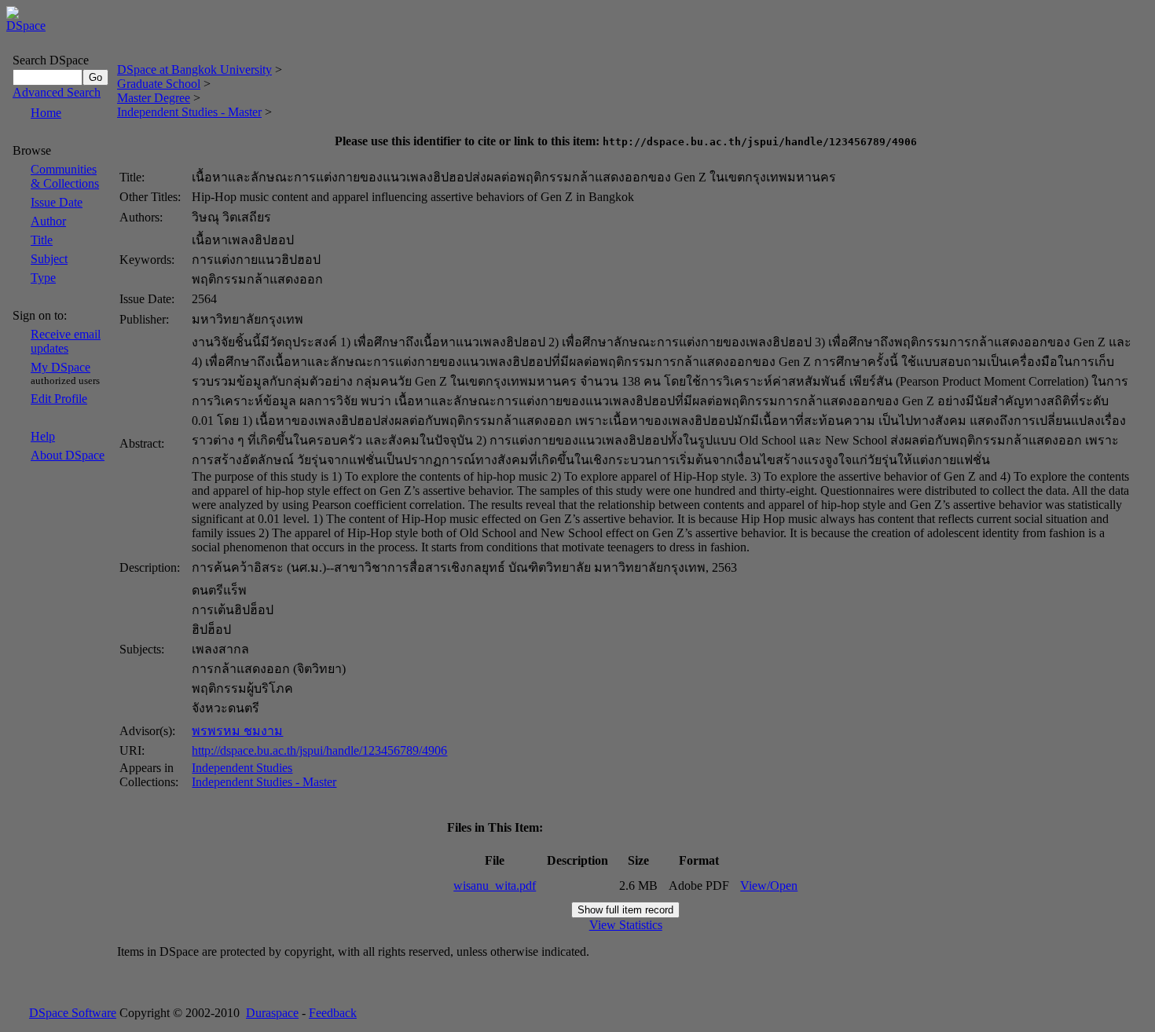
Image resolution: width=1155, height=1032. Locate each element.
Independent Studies (242, 767)
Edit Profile (59, 398)
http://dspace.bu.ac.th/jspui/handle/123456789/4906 (319, 750)
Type (43, 277)
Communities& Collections (65, 176)
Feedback (333, 1012)
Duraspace (272, 1012)
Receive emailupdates (66, 341)
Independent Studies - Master (189, 112)
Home (46, 112)
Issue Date (56, 202)
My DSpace (60, 367)
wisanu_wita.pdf (494, 885)
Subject (49, 258)
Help (43, 436)
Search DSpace (51, 60)
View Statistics (625, 924)
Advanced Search (57, 92)
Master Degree (153, 97)
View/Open (769, 885)
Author (48, 221)
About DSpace (67, 455)
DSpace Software (72, 1012)
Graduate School (158, 83)
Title (42, 240)
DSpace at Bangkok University (194, 69)
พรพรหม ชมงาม (237, 730)
